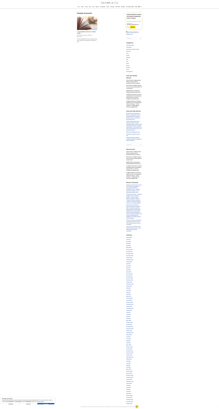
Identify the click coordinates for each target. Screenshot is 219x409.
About (78, 6)
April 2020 (128, 391)
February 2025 (129, 273)
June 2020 (128, 387)
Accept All (46, 404)
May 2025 (128, 267)
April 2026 (128, 245)
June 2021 (128, 363)
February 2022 (129, 346)
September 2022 (129, 332)
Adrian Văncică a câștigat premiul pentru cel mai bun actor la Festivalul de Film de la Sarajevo (133, 82)
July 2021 (128, 361)
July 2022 (128, 336)
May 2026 (128, 243)
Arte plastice (102, 6)
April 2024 (128, 294)
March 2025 (128, 271)
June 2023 (128, 314)
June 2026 (128, 241)
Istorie (108, 6)
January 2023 (129, 324)
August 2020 (129, 383)
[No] (217, 406)
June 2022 (128, 338)
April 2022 (128, 342)
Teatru (86, 6)
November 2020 (129, 377)
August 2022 (129, 334)
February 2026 (129, 249)
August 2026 (129, 237)
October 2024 (129, 282)
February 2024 (129, 298)
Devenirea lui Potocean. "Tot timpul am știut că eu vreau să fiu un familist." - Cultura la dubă (133, 196)
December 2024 (129, 277)
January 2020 (129, 397)
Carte (93, 6)
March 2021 (128, 369)
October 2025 (129, 257)
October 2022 (129, 330)
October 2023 (129, 306)
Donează (133, 27)
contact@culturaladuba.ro (133, 32)
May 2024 (128, 292)
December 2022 (129, 326)
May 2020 (128, 389)
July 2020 (128, 385)
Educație (112, 6)
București (118, 6)
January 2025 (129, 275)
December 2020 (129, 375)
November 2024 (129, 280)
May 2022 (128, 340)
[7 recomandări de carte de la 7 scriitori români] (87, 23)
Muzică (97, 6)
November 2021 (129, 352)
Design (127, 55)
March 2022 (128, 344)
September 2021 (129, 357)
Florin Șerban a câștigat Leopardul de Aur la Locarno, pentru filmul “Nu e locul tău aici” (134, 87)
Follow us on (129, 34)
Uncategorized (129, 71)
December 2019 (129, 399)
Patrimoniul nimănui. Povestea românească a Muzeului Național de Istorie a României (134, 139)
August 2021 (129, 359)
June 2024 (128, 290)
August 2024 (129, 286)
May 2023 (128, 316)
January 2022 (129, 348)
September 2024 (129, 284)
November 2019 (129, 401)
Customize (10, 404)
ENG (127, 59)
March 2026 (128, 247)
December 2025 (129, 253)
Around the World (130, 6)
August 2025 (129, 261)
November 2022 (129, 328)
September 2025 (129, 259)
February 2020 (129, 395)
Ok (136, 406)
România (123, 6)
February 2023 (129, 322)
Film (90, 6)
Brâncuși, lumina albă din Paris (133, 132)
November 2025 (129, 255)
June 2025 (128, 265)
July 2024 (128, 288)
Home (82, 6)
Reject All (28, 404)
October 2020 (129, 379)
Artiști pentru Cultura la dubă (132, 49)
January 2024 (129, 300)
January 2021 (129, 373)
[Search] (140, 38)
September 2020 (129, 381)
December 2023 (129, 302)
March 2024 (128, 296)
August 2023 (129, 310)
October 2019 (129, 403)
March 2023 (128, 320)
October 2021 (129, 355)
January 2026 (129, 251)
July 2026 (128, 239)
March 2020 (128, 393)
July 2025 (128, 263)
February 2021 (129, 371)
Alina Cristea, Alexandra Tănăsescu (85, 35)
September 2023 (129, 308)
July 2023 (128, 312)
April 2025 (128, 269)
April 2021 (128, 367)
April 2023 (128, 318)
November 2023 (129, 304)
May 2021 (128, 365)
